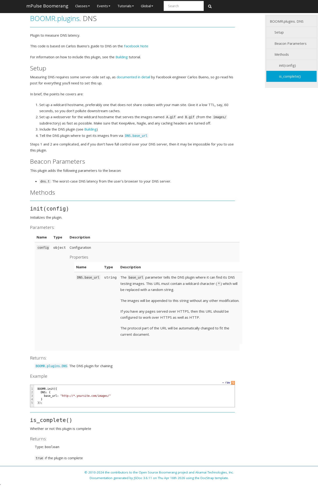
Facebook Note (136, 46)
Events (102, 5)
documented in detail (133, 77)
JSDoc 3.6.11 (143, 478)
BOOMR (42, 18)
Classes (81, 5)
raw (227, 382)
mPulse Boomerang (47, 6)
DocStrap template (214, 478)
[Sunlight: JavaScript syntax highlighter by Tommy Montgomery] (233, 382)
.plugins (67, 18)
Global (146, 5)
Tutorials (124, 5)
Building (121, 57)
